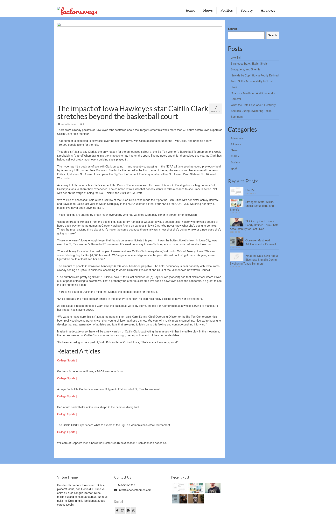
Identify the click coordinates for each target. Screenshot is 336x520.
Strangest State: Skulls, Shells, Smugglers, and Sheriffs (252, 205)
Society (235, 162)
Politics (235, 156)
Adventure (237, 138)
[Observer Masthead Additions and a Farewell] (179, 498)
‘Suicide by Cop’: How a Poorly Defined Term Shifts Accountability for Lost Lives (255, 81)
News (73, 123)
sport (234, 168)
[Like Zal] (179, 488)
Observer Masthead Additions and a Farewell (260, 242)
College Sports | (67, 360)
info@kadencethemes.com (134, 490)
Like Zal (236, 57)
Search (232, 29)
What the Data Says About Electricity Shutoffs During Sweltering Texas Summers (253, 110)
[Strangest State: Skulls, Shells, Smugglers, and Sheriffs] (195, 488)
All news (236, 144)
